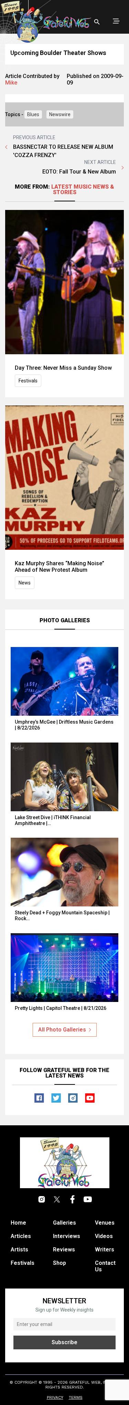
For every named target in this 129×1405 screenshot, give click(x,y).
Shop (59, 1263)
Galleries (64, 1222)
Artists (19, 1249)
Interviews (66, 1236)
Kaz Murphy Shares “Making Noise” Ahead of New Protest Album (59, 566)
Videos (104, 1236)
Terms (76, 1397)
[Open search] (97, 22)
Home (18, 1222)
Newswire (60, 114)
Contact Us (105, 1266)
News (25, 582)
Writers (104, 1249)
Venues (105, 1222)
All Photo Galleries (62, 1029)
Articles (21, 1236)
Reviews (64, 1249)
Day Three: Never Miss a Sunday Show (63, 368)
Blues (33, 114)
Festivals (28, 380)
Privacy (55, 1397)
